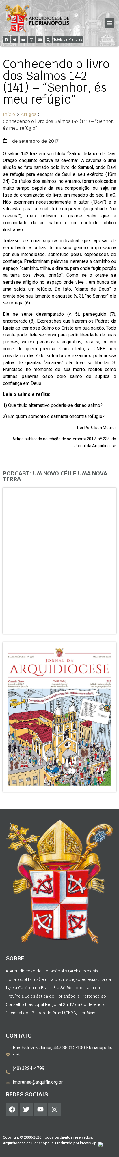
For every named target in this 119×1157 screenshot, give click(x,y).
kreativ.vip (88, 1143)
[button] (109, 23)
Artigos (28, 114)
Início (9, 114)
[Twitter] (14, 39)
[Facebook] (6, 39)
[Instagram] (31, 39)
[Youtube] (23, 39)
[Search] (48, 39)
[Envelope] (39, 39)
